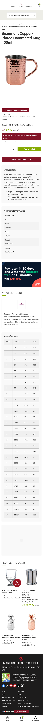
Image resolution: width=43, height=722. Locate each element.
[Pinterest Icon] (15, 686)
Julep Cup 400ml (28, 590)
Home (4, 24)
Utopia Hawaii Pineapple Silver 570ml (11, 636)
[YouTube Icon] (11, 686)
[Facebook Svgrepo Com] (3, 686)
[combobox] (21, 15)
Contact (21, 691)
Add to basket (29, 149)
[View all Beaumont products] (21, 306)
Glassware (24, 24)
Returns (4, 706)
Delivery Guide (23, 697)
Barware (16, 24)
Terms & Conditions (8, 697)
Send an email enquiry (22, 159)
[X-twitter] (22, 686)
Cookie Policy (6, 703)
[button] (24, 11)
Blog (3, 694)
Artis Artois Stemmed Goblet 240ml (10, 591)
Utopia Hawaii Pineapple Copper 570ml (29, 637)
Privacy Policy (23, 700)
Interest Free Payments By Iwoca (28, 706)
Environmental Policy (9, 700)
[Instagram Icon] (7, 686)
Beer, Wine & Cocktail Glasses (20, 117)
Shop (9, 24)
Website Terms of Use (25, 703)
